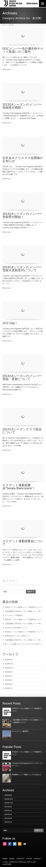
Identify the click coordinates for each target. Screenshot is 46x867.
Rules (29, 859)
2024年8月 (9, 672)
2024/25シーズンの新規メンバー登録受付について (23, 619)
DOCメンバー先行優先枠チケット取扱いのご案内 (23, 50)
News (11, 859)
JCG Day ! (9, 323)
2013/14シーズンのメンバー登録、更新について (22, 377)
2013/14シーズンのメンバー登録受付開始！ (22, 215)
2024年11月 (9, 668)
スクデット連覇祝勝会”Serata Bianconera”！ (19, 486)
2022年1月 (9, 688)
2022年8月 (9, 684)
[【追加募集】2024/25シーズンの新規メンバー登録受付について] (6, 723)
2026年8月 (9, 660)
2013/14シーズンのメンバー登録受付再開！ (22, 106)
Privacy (38, 859)
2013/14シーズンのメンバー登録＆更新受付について (22, 268)
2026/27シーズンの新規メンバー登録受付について (23, 607)
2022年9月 (9, 680)
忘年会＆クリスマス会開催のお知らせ (22, 159)
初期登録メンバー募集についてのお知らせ (26, 775)
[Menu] (42, 3)
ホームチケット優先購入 (14, 615)
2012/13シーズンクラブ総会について (22, 430)
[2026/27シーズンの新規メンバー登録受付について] (6, 712)
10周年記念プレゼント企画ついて (17, 636)
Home (5, 859)
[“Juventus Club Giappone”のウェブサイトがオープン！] (6, 766)
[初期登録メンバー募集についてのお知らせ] (6, 778)
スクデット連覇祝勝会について (22, 542)
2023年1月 (9, 676)
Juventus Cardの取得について (16, 628)
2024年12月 (9, 664)
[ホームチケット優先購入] (6, 734)
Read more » (7, 69)
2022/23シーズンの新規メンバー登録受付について (23, 632)
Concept (20, 859)
